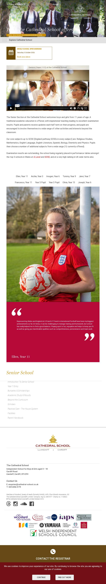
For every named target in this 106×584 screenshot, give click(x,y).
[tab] (22, 178)
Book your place (23, 57)
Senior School (17, 35)
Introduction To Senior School (21, 382)
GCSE (47, 157)
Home (10, 35)
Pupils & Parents (16, 4)
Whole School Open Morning (29, 49)
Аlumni (55, 4)
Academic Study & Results (19, 395)
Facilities (11, 413)
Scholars (11, 404)
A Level (37, 157)
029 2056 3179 (15, 487)
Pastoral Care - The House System (23, 409)
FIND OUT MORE (64, 577)
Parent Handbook (15, 418)
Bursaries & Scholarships (18, 391)
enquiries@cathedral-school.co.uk (23, 484)
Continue (41, 577)
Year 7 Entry (13, 386)
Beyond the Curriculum (18, 400)
